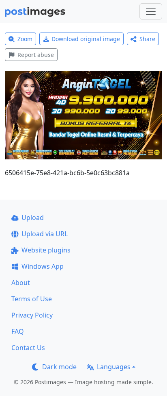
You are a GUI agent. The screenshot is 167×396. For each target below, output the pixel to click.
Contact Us (28, 347)
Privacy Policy (32, 315)
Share (147, 39)
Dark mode (59, 366)
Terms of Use (31, 298)
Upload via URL (44, 233)
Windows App (42, 266)
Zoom (24, 39)
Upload (32, 217)
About (20, 282)
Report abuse (35, 55)
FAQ (17, 331)
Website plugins (46, 250)
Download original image (85, 39)
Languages (114, 366)
